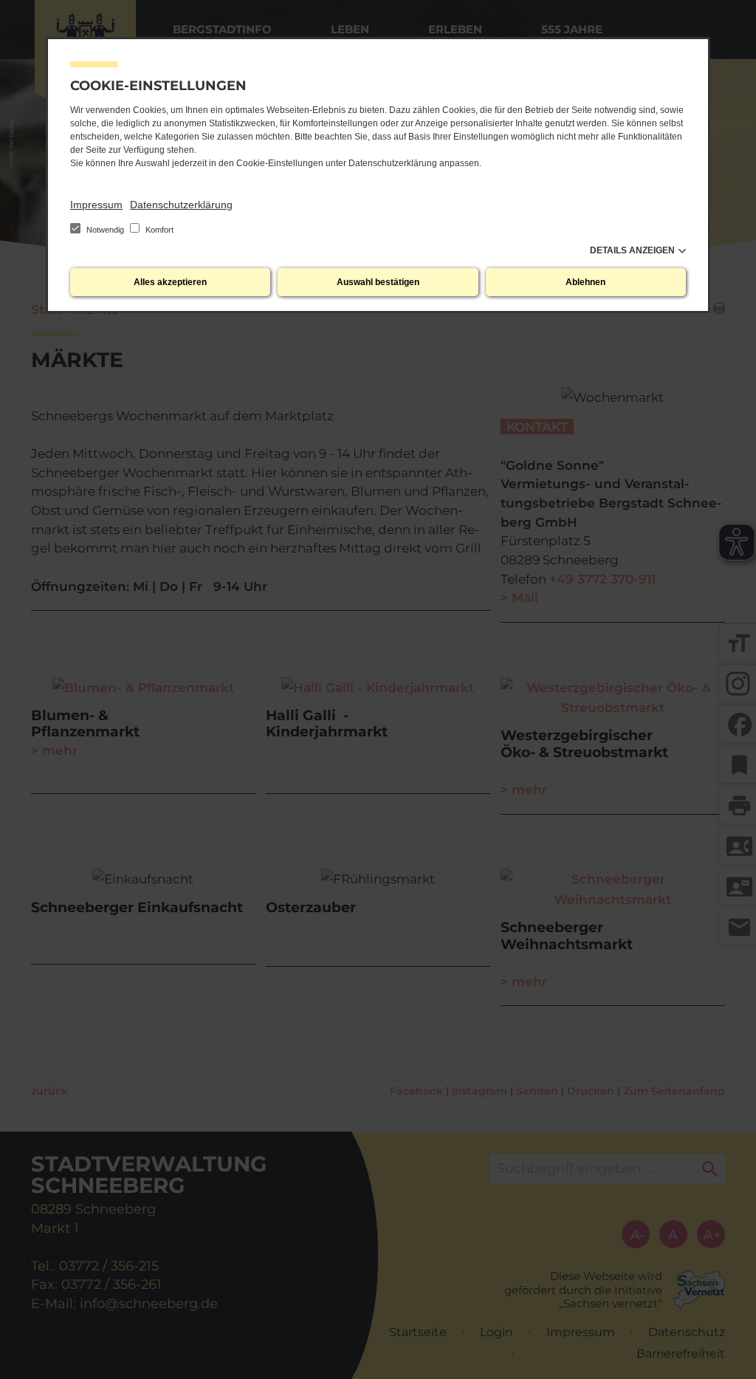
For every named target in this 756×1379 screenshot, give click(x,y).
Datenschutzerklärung (181, 205)
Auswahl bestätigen (378, 282)
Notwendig (105, 229)
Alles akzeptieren (170, 282)
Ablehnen (585, 282)
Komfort (158, 229)
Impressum (96, 205)
